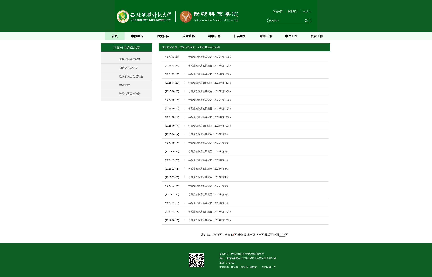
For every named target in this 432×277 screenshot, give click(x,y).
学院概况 (137, 36)
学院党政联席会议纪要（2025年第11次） (210, 117)
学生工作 (291, 36)
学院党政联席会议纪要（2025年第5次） (209, 168)
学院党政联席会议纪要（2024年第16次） (210, 220)
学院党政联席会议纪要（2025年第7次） (209, 151)
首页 (115, 36)
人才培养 (189, 36)
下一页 (260, 234)
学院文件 (124, 85)
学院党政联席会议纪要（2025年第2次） (209, 194)
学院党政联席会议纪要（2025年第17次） (210, 65)
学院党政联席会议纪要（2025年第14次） (210, 91)
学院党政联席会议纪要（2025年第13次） (210, 99)
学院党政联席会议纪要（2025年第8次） (209, 142)
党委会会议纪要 (128, 68)
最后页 (269, 234)
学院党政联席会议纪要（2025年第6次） (209, 160)
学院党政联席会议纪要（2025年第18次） (210, 56)
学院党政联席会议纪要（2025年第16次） (210, 74)
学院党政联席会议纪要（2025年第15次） (210, 82)
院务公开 (192, 47)
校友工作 (317, 36)
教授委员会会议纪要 (131, 76)
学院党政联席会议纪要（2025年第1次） (209, 203)
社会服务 (240, 36)
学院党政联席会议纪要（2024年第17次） (210, 211)
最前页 (242, 234)
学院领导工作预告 (130, 93)
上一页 (251, 234)
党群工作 (266, 36)
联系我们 (292, 11)
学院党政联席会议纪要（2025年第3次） (209, 185)
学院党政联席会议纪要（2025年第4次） (209, 177)
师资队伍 (163, 36)
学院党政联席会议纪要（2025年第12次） (210, 108)
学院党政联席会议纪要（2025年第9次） (209, 134)
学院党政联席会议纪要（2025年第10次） (210, 125)
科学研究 (214, 36)
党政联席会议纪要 (130, 59)
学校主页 (277, 11)
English (307, 11)
